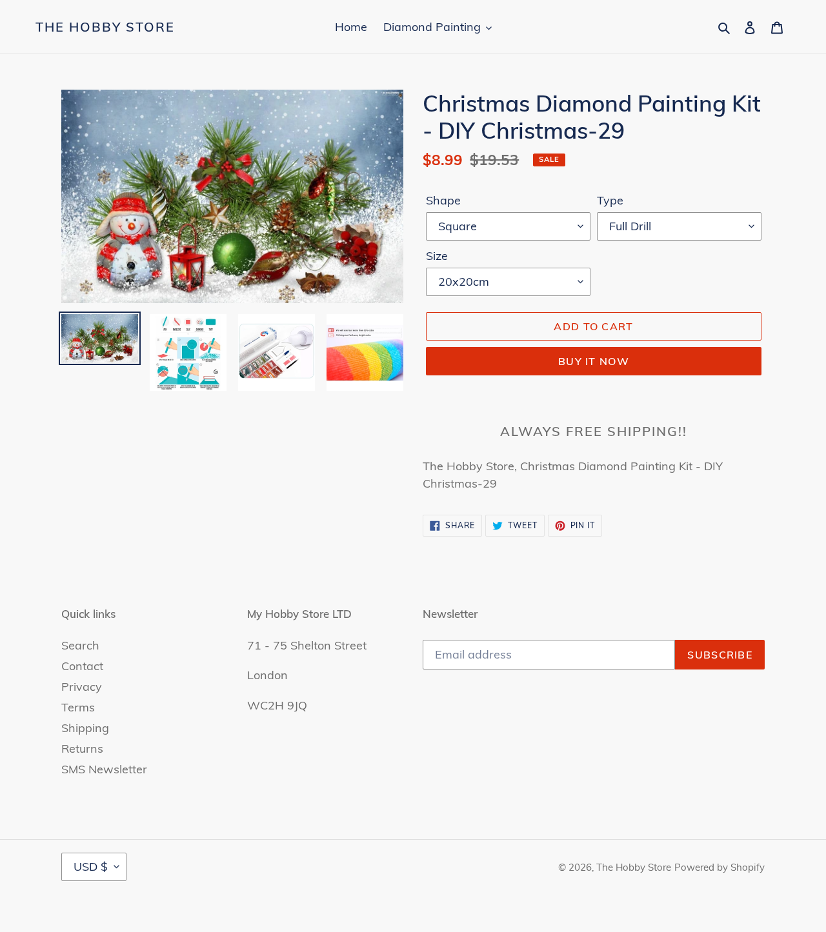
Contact (82, 666)
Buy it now (593, 361)
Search (80, 645)
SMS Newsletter (104, 769)
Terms (78, 707)
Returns (82, 748)
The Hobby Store (105, 27)
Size (437, 255)
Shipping (85, 727)
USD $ (91, 866)
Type (610, 200)
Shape (443, 200)
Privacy (81, 686)
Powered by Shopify (719, 867)
